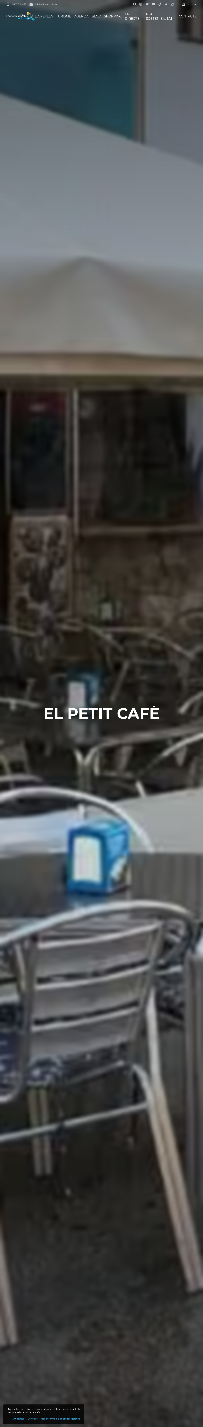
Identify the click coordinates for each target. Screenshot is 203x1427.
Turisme (63, 16)
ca (183, 4)
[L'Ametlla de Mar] (20, 16)
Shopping (113, 16)
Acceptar (18, 1418)
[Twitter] (147, 4)
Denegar (32, 1418)
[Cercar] (166, 4)
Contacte (188, 16)
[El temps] (172, 4)
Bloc (96, 16)
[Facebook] (134, 4)
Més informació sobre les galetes (60, 1418)
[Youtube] (153, 4)
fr (195, 4)
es (191, 4)
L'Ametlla (44, 16)
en (188, 4)
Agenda (81, 16)
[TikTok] (159, 4)
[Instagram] (140, 4)
